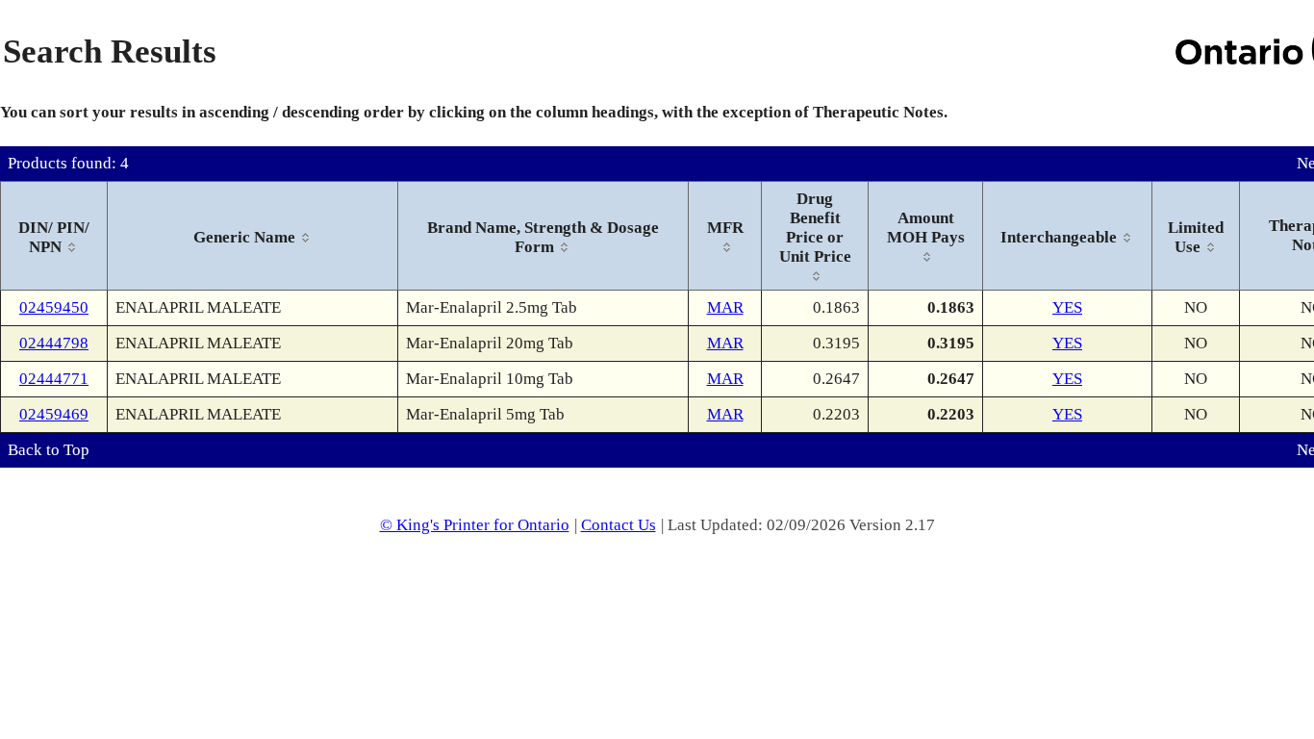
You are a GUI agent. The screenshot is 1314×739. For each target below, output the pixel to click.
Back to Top (48, 450)
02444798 (53, 343)
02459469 (53, 414)
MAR (725, 307)
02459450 (53, 307)
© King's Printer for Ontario (474, 525)
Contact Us (618, 525)
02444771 (53, 379)
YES (1067, 307)
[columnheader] (54, 236)
